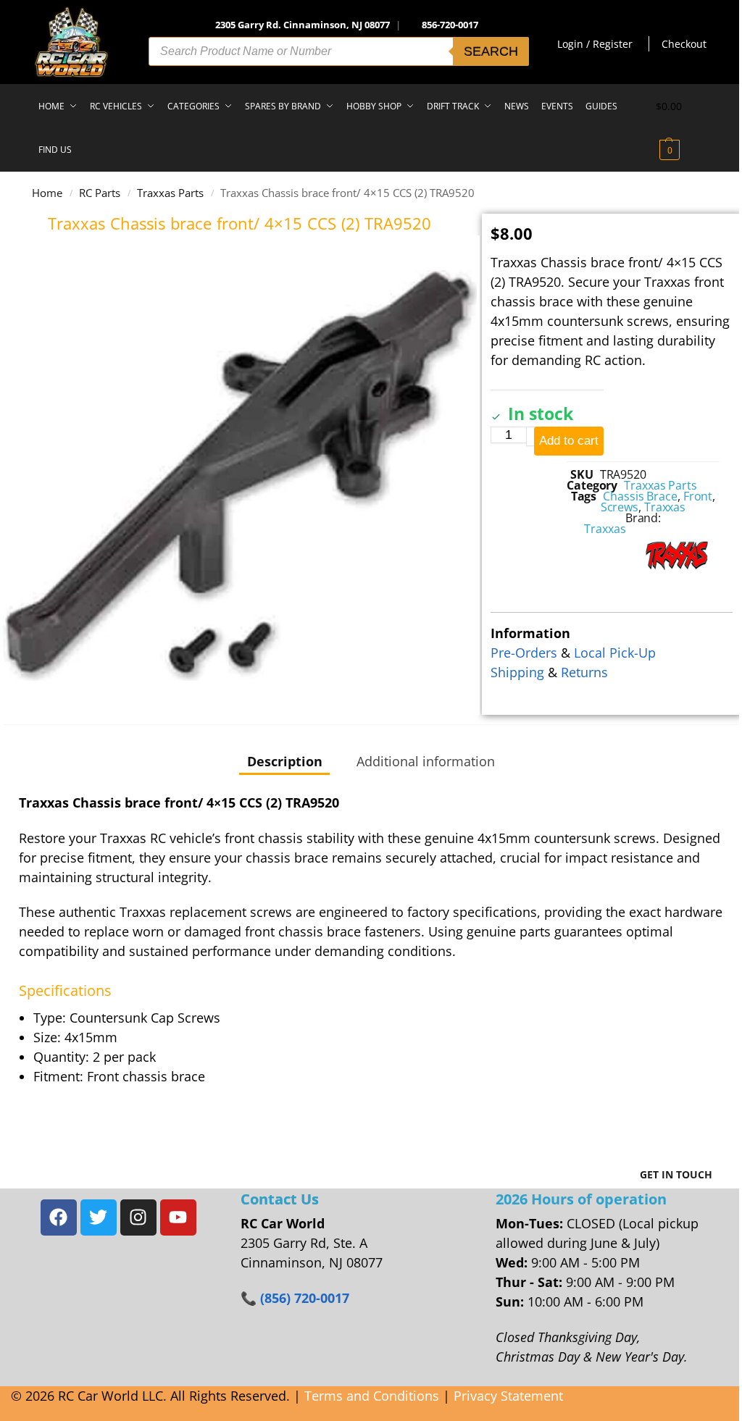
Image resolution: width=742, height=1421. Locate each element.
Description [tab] (284, 761)
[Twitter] (98, 1217)
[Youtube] (178, 1217)
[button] (682, 128)
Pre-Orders (524, 652)
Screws (619, 507)
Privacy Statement (508, 1395)
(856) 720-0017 (304, 1298)
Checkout (684, 44)
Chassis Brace (640, 496)
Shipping (517, 672)
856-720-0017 (450, 24)
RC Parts (99, 192)
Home (47, 192)
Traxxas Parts (170, 192)
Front (698, 496)
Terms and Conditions (371, 1395)
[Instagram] (138, 1217)
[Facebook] (59, 1217)
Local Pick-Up (615, 652)
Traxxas (664, 507)
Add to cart (569, 441)
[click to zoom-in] (240, 475)
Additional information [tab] (426, 761)
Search (491, 51)
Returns (584, 672)
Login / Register (595, 44)
